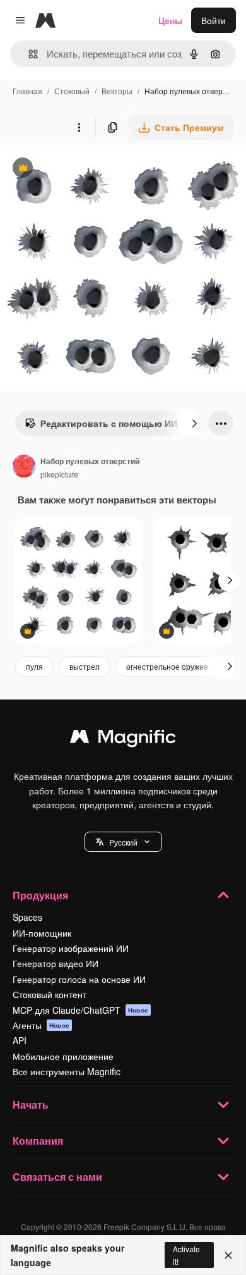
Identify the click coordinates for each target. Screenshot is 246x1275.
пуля (34, 666)
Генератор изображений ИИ (71, 948)
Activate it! (186, 1254)
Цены (170, 20)
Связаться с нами (57, 1176)
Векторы (117, 90)
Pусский (123, 842)
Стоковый (72, 90)
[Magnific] (123, 739)
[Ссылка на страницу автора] (24, 467)
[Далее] (194, 423)
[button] (123, 842)
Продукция (40, 895)
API (19, 1040)
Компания (38, 1140)
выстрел (84, 666)
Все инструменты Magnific (66, 1071)
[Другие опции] (78, 127)
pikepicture (59, 474)
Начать (31, 1104)
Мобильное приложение (63, 1056)
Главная (27, 90)
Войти (213, 20)
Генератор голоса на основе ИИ (79, 979)
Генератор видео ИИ (55, 963)
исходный (84, 169)
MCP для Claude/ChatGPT (80, 1010)
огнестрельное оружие (167, 666)
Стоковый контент (49, 994)
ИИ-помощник (42, 933)
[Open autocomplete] (28, 54)
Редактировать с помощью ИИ (101, 426)
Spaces (27, 917)
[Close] (228, 1255)
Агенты (41, 1025)
